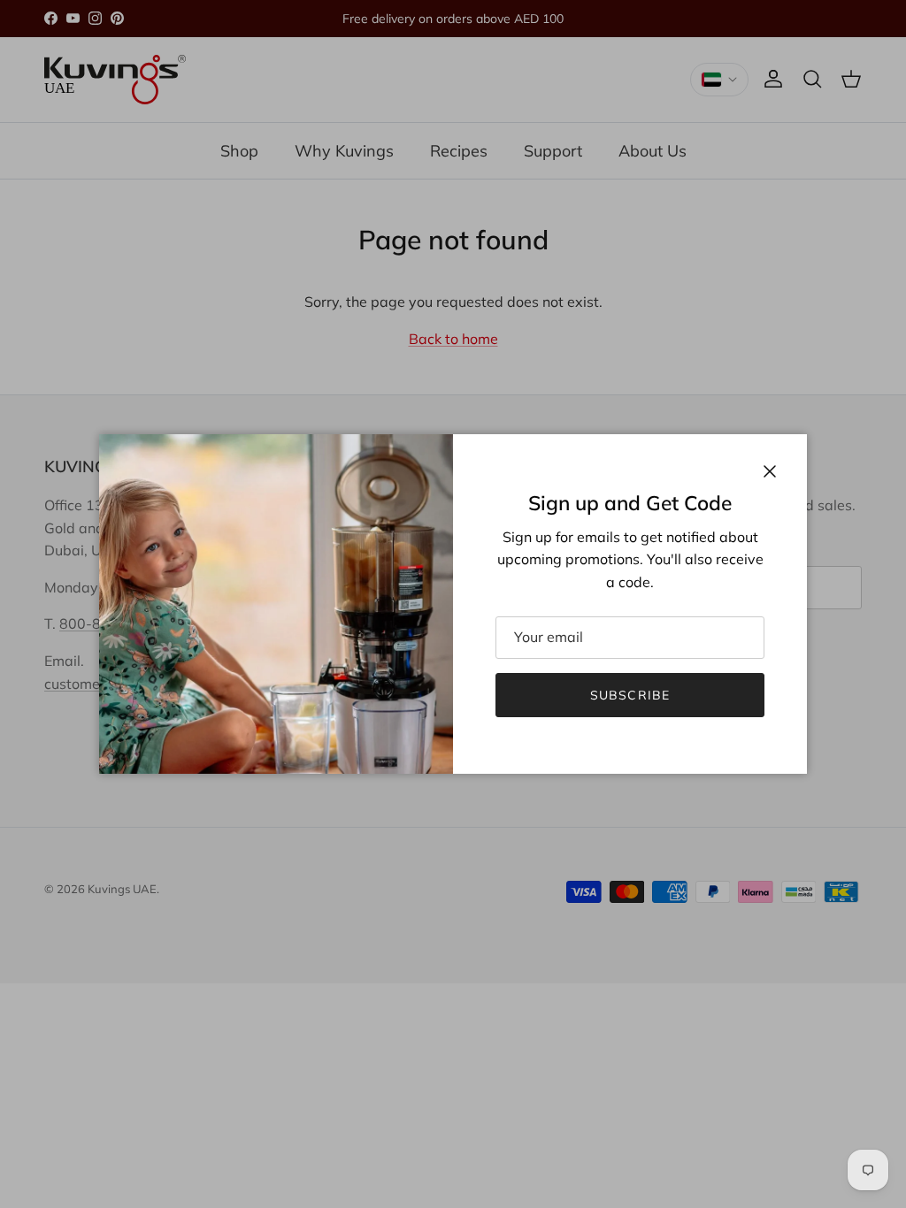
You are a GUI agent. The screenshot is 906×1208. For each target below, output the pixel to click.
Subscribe (630, 695)
